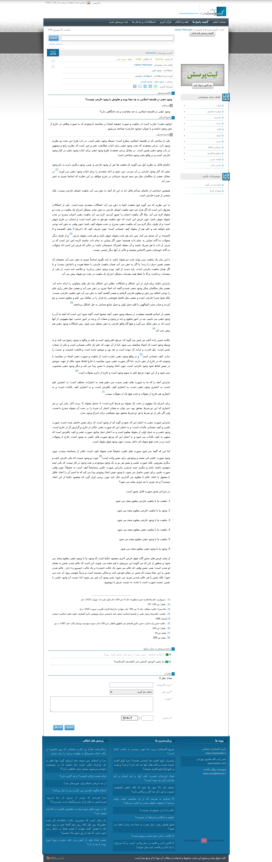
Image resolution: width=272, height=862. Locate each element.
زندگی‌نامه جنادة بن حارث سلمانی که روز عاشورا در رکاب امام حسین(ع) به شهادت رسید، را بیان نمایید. (76, 751)
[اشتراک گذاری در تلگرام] (145, 86)
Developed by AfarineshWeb (204, 840)
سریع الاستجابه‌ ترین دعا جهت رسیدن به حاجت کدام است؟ (144, 751)
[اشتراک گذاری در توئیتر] (140, 86)
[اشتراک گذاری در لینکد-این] (150, 86)
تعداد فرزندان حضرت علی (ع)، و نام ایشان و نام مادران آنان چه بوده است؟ (144, 778)
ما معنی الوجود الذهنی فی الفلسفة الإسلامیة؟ (139, 662)
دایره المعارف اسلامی (214, 751)
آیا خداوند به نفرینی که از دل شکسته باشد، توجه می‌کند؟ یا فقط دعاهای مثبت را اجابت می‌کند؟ (144, 800)
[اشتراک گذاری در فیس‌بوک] (134, 86)
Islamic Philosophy (143, 65)
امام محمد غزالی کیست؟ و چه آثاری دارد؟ (83, 776)
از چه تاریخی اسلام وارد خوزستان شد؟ (85, 783)
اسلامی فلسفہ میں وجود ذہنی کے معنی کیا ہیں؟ (134, 655)
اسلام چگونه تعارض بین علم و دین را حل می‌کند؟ (79, 790)
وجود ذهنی (156, 70)
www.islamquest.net (188, 13)
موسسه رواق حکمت (214, 771)
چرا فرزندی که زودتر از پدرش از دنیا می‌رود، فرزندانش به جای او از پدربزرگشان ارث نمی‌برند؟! (76, 799)
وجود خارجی (146, 81)
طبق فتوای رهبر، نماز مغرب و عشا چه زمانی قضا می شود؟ (144, 826)
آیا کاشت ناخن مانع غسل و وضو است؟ (152, 835)
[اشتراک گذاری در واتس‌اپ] (155, 86)
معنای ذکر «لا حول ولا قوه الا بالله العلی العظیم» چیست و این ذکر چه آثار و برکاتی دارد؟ (144, 789)
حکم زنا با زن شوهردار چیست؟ (157, 810)
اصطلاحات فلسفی (143, 76)
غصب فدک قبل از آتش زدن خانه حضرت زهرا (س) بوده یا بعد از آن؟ (76, 842)
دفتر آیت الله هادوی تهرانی (211, 761)
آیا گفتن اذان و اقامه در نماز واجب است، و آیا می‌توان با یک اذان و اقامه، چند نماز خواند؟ (144, 845)
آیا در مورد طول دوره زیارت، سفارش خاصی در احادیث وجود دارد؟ (76, 811)
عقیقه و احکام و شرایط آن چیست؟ (154, 817)
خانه (222, 29)
